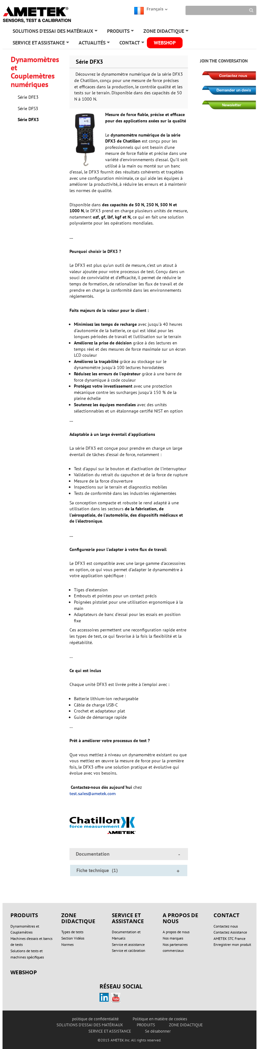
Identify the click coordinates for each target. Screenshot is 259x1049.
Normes (67, 944)
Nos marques (173, 938)
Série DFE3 (28, 97)
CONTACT (132, 43)
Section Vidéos (72, 938)
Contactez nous (226, 926)
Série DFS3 (28, 108)
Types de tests (72, 931)
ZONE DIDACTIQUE (166, 32)
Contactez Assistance (230, 932)
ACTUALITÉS (95, 43)
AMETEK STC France (229, 938)
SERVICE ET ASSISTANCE (41, 43)
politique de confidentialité (95, 1019)
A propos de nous (176, 931)
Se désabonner (158, 1031)
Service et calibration (128, 950)
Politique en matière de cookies (160, 1019)
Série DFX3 (28, 119)
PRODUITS (121, 32)
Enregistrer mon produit (232, 944)
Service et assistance (128, 944)
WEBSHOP (165, 42)
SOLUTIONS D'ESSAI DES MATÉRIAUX (56, 32)
